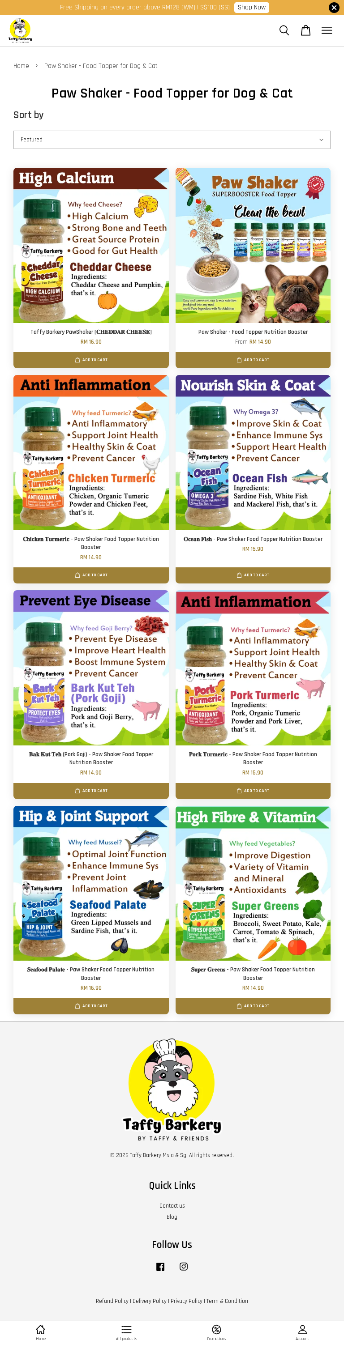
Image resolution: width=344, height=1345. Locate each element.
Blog (172, 1217)
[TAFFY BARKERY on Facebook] (160, 1271)
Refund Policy (112, 1301)
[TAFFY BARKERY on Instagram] (183, 1271)
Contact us (172, 1205)
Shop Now (252, 7)
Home (21, 66)
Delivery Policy (150, 1301)
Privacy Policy (186, 1301)
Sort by (28, 115)
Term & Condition (227, 1301)
